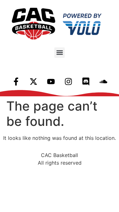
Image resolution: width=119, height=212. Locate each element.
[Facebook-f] (16, 82)
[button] (59, 52)
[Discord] (86, 82)
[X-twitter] (33, 82)
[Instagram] (68, 82)
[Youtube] (51, 82)
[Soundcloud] (103, 82)
